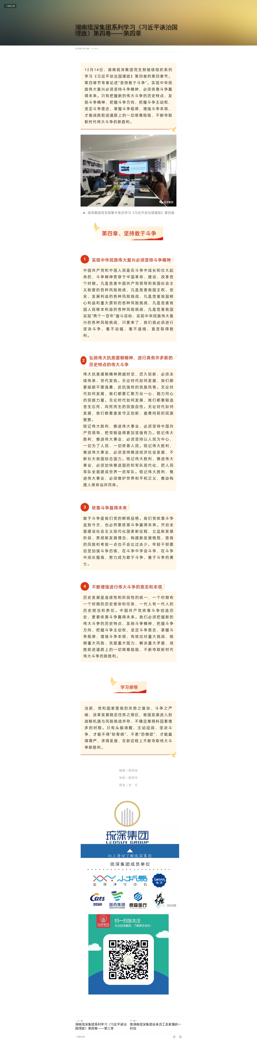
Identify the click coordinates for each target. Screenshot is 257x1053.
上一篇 (80, 1021)
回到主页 (11, 6)
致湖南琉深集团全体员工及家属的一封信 (155, 1026)
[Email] (180, 1036)
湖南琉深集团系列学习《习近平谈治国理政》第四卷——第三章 (101, 1026)
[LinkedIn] (174, 1036)
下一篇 (132, 1021)
